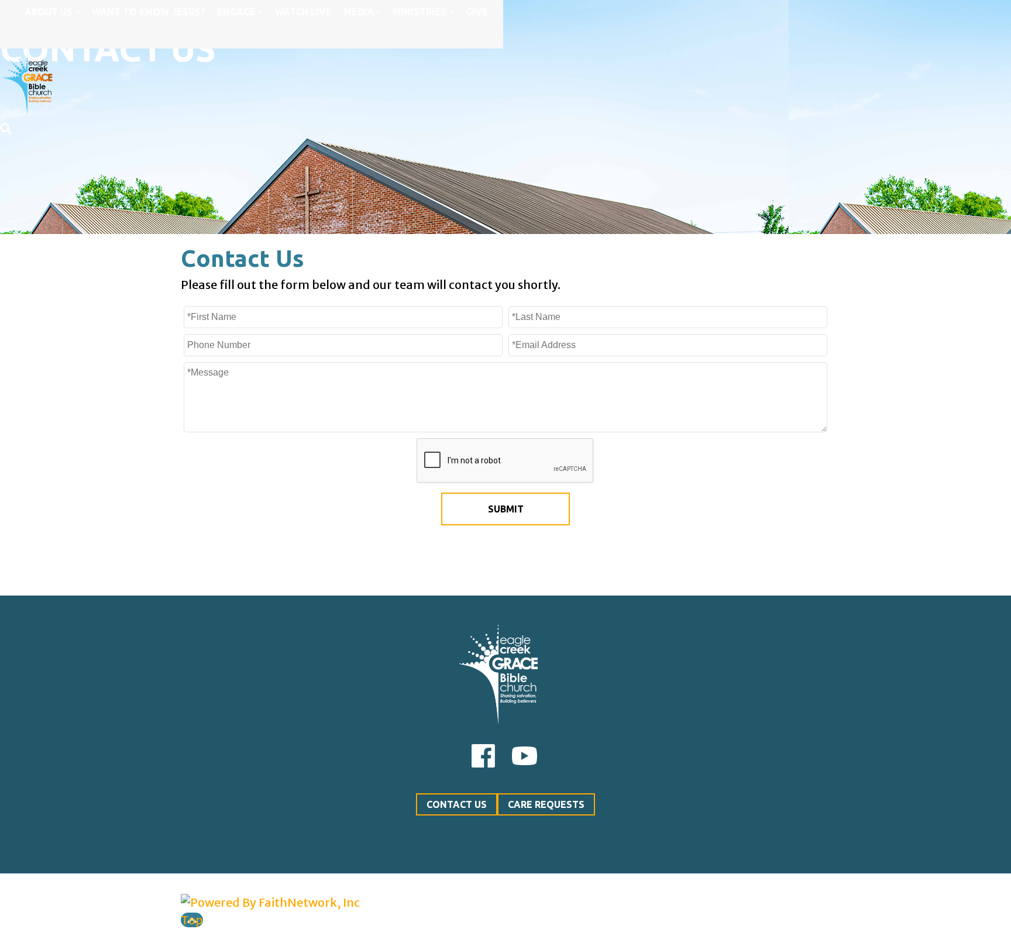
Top (192, 920)
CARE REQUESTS (546, 804)
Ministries (419, 11)
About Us (49, 11)
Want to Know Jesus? (148, 11)
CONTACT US (457, 804)
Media (358, 11)
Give (477, 11)
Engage (236, 11)
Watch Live (303, 11)
